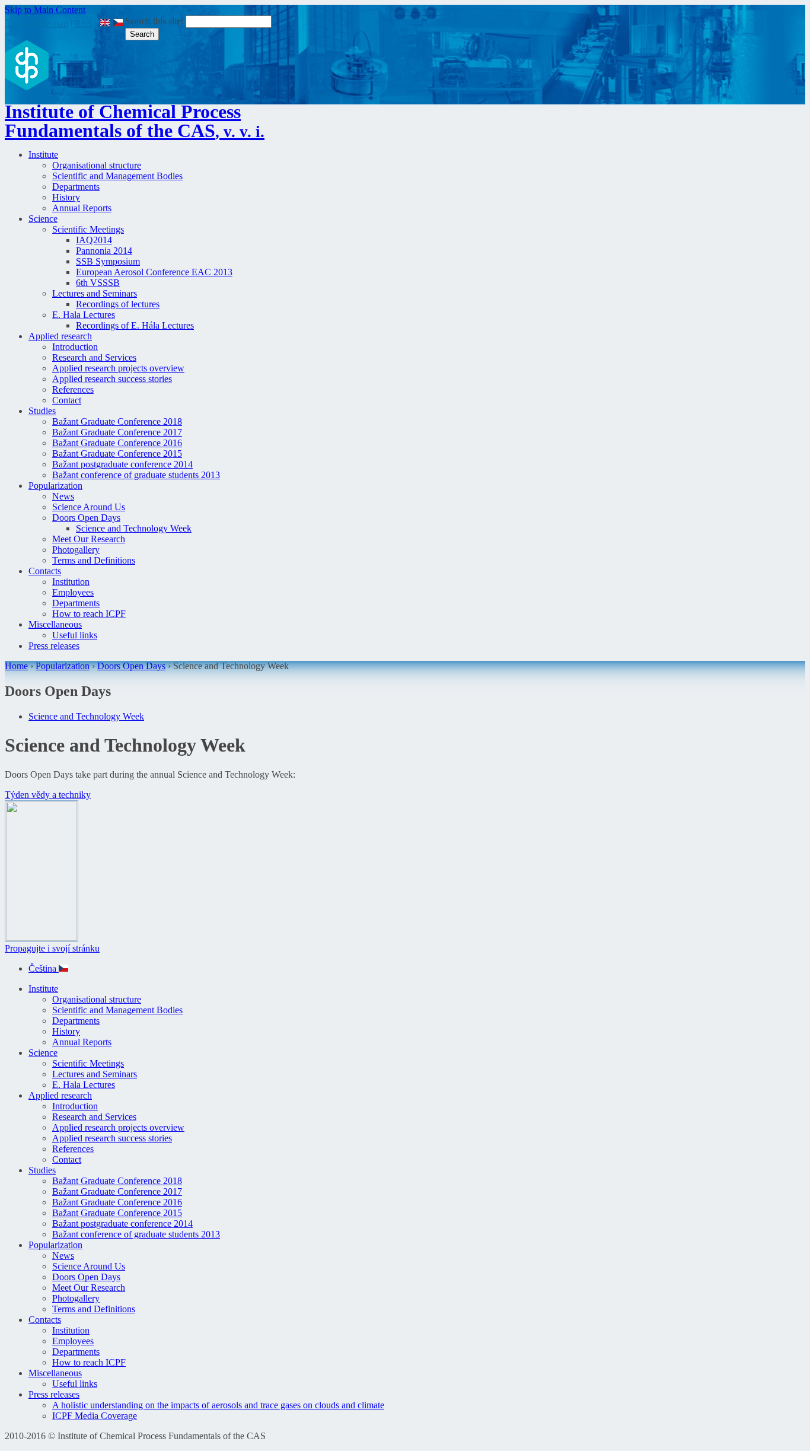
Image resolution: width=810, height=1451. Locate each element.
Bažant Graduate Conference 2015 (117, 453)
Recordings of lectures (118, 304)
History (66, 197)
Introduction (75, 347)
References (73, 389)
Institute (43, 154)
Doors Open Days (86, 518)
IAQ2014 (94, 240)
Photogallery (76, 550)
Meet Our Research (88, 539)
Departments (76, 187)
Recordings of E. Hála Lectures (135, 325)
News (63, 496)
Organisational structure (96, 165)
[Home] (27, 87)
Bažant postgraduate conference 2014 (122, 464)
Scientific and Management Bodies (117, 176)
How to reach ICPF (89, 614)
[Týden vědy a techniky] (41, 938)
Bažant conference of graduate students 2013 (136, 475)
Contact (66, 400)
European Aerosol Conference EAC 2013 (154, 272)
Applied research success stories (112, 379)
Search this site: (155, 21)
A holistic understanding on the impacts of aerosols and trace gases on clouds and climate (218, 1405)
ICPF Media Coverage (94, 1416)
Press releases (53, 646)
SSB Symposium (108, 261)
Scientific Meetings (88, 229)
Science (43, 219)
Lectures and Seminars (94, 293)
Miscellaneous (55, 624)
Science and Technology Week (134, 528)
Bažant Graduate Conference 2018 (117, 421)
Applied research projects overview (118, 368)
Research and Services (94, 357)
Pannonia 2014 (104, 251)
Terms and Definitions (93, 560)
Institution (71, 582)
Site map (52, 23)
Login (18, 23)
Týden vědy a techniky (48, 795)
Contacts (44, 571)
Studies (42, 411)
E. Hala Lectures (83, 315)
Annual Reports (81, 208)
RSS (83, 23)
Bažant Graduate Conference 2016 (117, 443)
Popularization (55, 486)
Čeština (43, 968)
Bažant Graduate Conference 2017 (117, 432)
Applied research (60, 336)
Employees (73, 592)
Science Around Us (88, 507)
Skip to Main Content (45, 10)
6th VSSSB (98, 283)
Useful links (74, 635)
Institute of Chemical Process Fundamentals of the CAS (134, 121)
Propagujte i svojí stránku (52, 948)
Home (16, 666)
